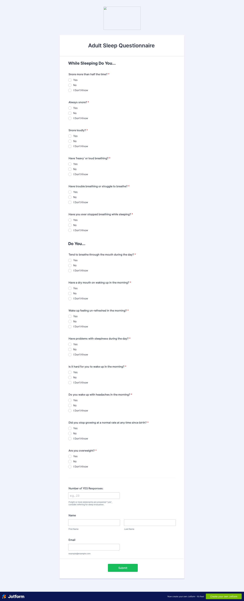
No (75, 85)
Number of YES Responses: (86, 488)
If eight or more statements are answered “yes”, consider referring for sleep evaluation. (90, 503)
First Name (74, 529)
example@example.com (79, 553)
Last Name (129, 529)
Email (72, 540)
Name (72, 515)
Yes (75, 80)
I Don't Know (80, 90)
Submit (122, 568)
